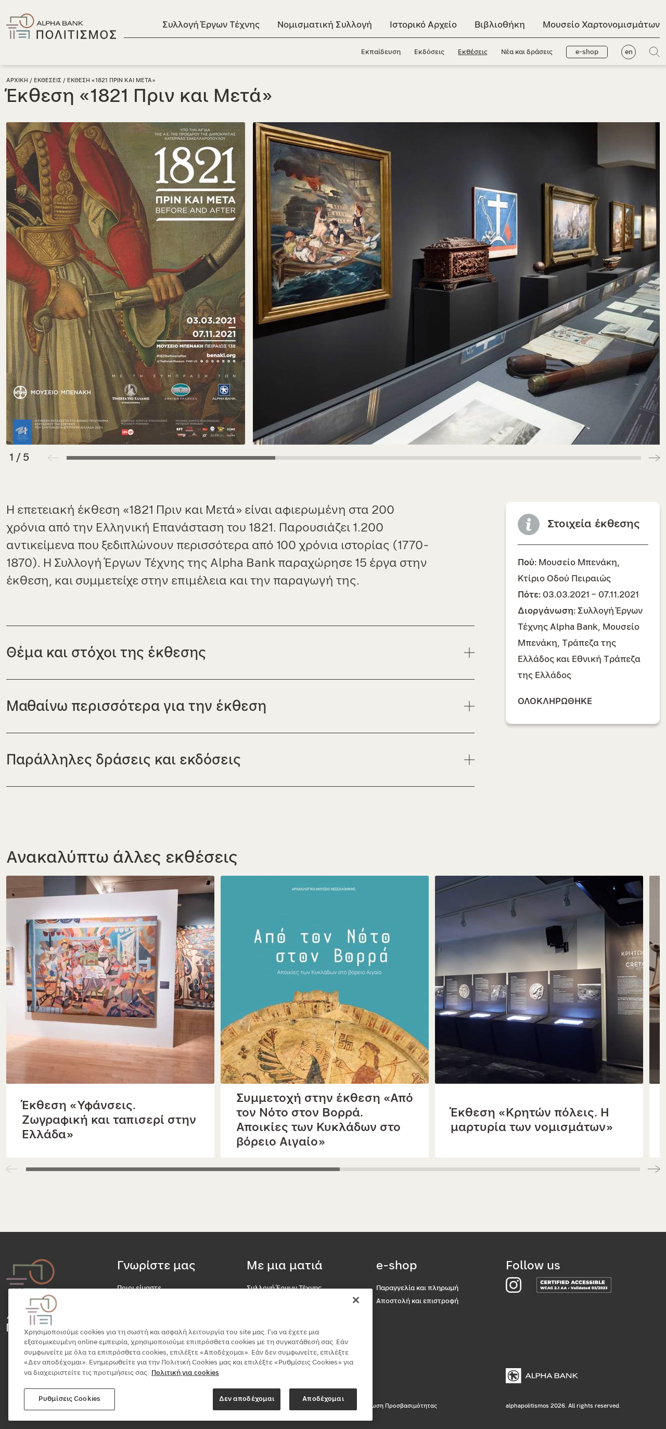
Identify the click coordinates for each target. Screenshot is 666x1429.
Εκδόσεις (429, 52)
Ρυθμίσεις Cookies (69, 1399)
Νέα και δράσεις (527, 52)
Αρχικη (17, 80)
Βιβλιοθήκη (500, 24)
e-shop (586, 52)
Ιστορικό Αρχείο (423, 24)
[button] (654, 457)
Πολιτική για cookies (185, 1373)
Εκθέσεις (473, 52)
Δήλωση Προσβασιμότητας (399, 1406)
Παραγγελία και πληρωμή (417, 1288)
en (629, 52)
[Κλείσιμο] (355, 1300)
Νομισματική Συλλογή (324, 24)
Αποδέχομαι (322, 1399)
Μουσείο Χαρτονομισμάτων (601, 24)
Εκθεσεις (47, 80)
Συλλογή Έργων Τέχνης (211, 24)
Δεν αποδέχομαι (247, 1399)
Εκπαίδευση (381, 52)
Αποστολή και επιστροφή (417, 1301)
